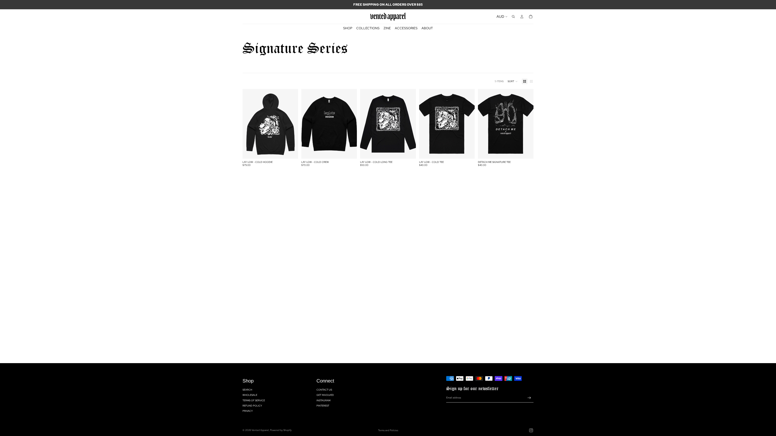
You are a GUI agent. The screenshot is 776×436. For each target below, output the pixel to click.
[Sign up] (529, 398)
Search (247, 389)
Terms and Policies (388, 430)
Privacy (247, 411)
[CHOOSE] (291, 152)
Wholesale (249, 395)
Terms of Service (253, 400)
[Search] (513, 16)
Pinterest (322, 405)
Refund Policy (252, 405)
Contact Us (324, 389)
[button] (513, 81)
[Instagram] (531, 430)
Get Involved (325, 395)
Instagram (323, 400)
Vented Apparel (260, 430)
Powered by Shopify (281, 430)
